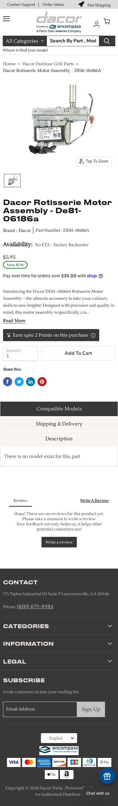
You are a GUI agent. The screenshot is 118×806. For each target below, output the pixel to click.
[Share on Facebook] (7, 381)
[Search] (107, 41)
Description (59, 439)
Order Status (53, 4)
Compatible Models (59, 409)
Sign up (91, 709)
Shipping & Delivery (59, 424)
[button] (98, 793)
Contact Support (21, 4)
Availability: (18, 244)
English (56, 738)
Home (9, 64)
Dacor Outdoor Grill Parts (48, 64)
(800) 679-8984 (35, 606)
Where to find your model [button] (25, 50)
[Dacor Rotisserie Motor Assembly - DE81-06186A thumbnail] (12, 180)
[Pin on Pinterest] (42, 381)
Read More (14, 320)
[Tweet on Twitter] (19, 381)
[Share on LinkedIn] (30, 381)
